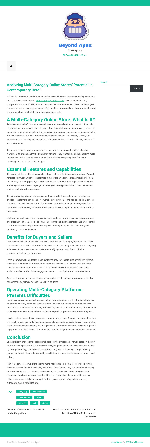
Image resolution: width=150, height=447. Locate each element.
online (38, 397)
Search (104, 82)
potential (22, 403)
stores (45, 403)
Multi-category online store (50, 100)
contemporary (39, 392)
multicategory (24, 397)
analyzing (23, 392)
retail (34, 403)
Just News (116, 442)
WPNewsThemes (134, 442)
